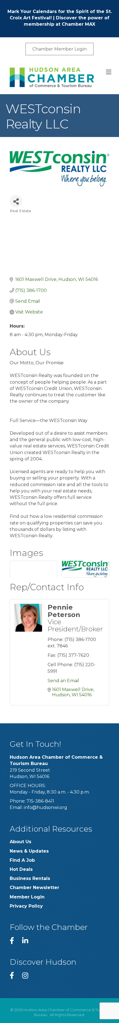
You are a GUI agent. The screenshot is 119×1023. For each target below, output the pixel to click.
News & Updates (29, 851)
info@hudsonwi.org (45, 807)
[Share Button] (16, 201)
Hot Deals (21, 869)
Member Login (27, 897)
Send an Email (63, 680)
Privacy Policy (26, 906)
